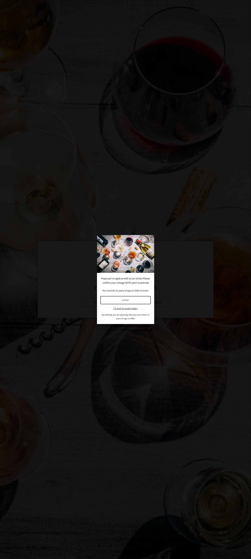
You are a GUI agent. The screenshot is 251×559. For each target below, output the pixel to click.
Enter (125, 300)
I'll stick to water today (125, 308)
